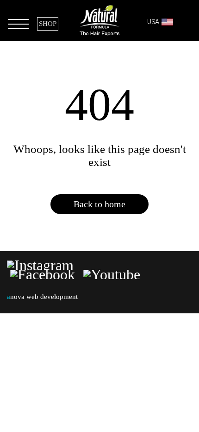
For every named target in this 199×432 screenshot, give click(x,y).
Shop (47, 23)
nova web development (42, 296)
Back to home (99, 204)
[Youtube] (111, 274)
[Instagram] (42, 265)
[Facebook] (42, 274)
